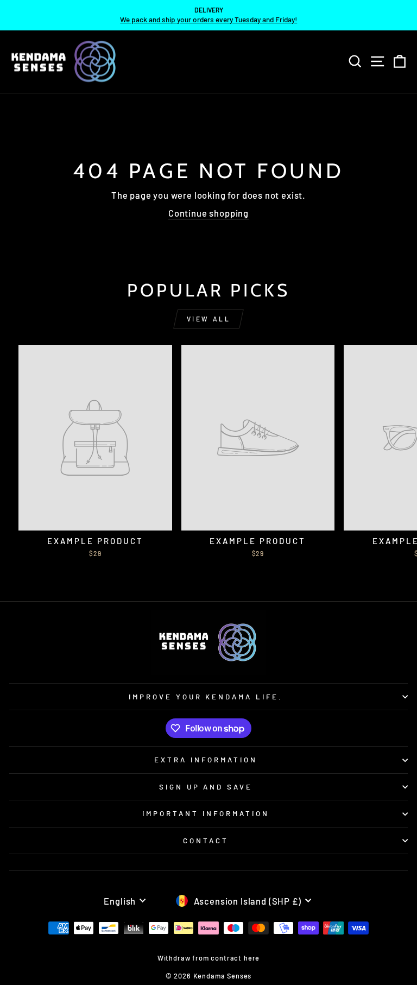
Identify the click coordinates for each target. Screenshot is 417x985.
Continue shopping (208, 212)
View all (209, 319)
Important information (205, 813)
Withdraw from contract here (208, 958)
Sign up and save (206, 786)
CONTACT (206, 840)
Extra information (205, 759)
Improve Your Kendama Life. (206, 696)
